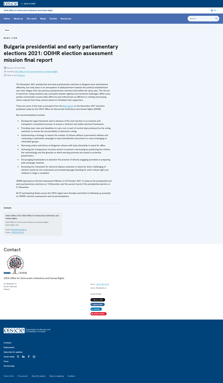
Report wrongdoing (57, 376)
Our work (32, 18)
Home (7, 18)
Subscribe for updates (13, 352)
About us (18, 18)
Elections (21, 75)
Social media (9, 356)
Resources (66, 18)
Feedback (71, 376)
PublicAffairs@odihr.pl (18, 230)
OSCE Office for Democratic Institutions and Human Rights (28, 10)
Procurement (23, 376)
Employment (9, 347)
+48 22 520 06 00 (17, 232)
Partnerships (9, 366)
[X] (18, 356)
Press (6, 361)
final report (68, 106)
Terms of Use (9, 376)
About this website (38, 376)
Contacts (7, 343)
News (43, 18)
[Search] (216, 18)
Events (53, 18)
